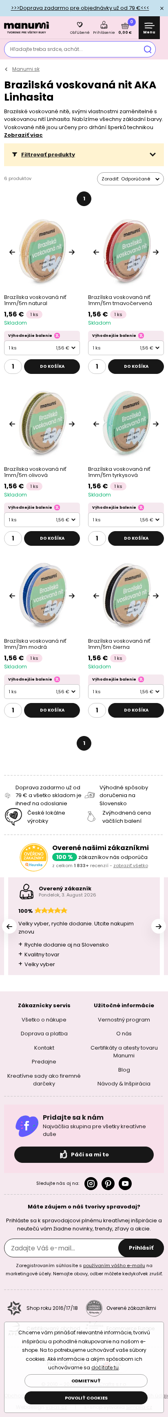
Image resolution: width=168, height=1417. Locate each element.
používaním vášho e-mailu (114, 1265)
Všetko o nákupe (44, 1020)
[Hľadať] (147, 49)
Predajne (44, 1061)
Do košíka (52, 366)
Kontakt (44, 1048)
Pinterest (108, 1183)
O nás (124, 1033)
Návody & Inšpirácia (123, 1083)
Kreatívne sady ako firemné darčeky (44, 1080)
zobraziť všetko (130, 865)
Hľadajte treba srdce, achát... (46, 49)
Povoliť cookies (86, 1398)
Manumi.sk (26, 69)
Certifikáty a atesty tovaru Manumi (124, 1052)
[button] (84, 154)
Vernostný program (124, 1020)
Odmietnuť (86, 1380)
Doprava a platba (44, 1033)
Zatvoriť (162, 8)
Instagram (90, 1183)
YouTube (125, 1183)
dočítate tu (105, 1367)
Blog (124, 1070)
